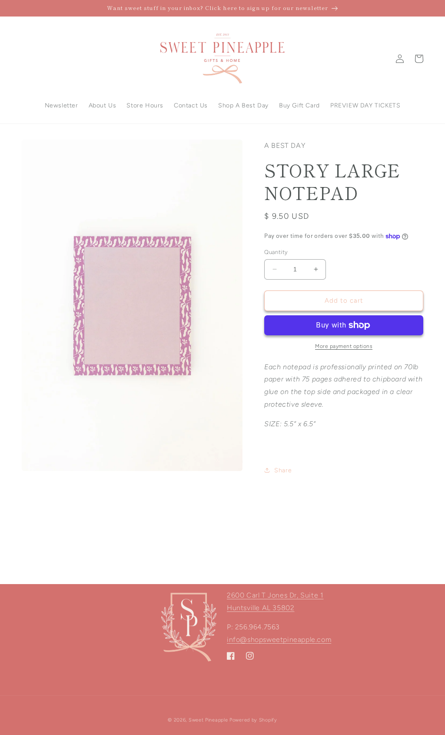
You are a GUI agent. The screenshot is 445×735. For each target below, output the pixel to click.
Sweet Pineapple (208, 720)
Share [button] (283, 470)
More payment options (343, 346)
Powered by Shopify (253, 720)
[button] (418, 58)
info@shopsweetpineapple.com (279, 639)
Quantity (276, 252)
